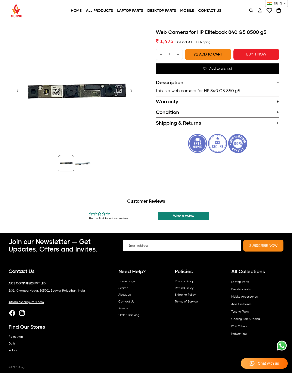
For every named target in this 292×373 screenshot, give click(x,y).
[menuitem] (76, 10)
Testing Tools (240, 311)
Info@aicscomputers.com (26, 302)
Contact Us (126, 301)
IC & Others (239, 326)
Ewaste (123, 308)
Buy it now (256, 54)
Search (123, 288)
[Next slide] (132, 91)
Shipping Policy (185, 294)
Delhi (12, 343)
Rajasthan (16, 336)
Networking (239, 333)
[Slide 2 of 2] (83, 163)
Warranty (167, 102)
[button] (276, 3)
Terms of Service (186, 301)
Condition (167, 112)
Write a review (183, 216)
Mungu (22, 367)
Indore (13, 350)
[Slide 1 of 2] (66, 163)
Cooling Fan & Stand (245, 319)
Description (169, 82)
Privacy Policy (184, 281)
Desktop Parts (241, 289)
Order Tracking (128, 315)
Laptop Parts (240, 281)
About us (124, 294)
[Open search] (251, 10)
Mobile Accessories (244, 296)
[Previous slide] (16, 91)
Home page (126, 281)
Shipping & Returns (178, 123)
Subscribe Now (263, 246)
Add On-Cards (241, 304)
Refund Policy (184, 288)
